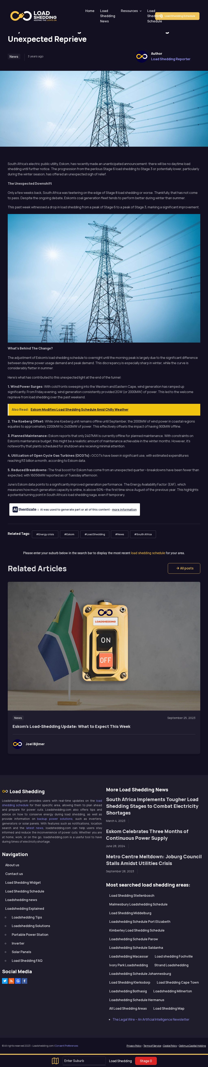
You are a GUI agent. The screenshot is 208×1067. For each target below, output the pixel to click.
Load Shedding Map (168, 1008)
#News (119, 534)
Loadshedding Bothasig (128, 991)
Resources (129, 11)
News (14, 56)
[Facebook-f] (24, 981)
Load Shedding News (107, 16)
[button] (184, 568)
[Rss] (11, 981)
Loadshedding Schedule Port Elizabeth (139, 921)
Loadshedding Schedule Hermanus (136, 1000)
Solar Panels (21, 952)
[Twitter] (5, 981)
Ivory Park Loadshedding (128, 965)
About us (12, 865)
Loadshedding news (21, 900)
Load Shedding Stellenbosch (131, 895)
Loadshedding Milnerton (172, 991)
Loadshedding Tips (27, 917)
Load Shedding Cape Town (178, 982)
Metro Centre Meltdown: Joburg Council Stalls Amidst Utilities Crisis (154, 859)
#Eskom (69, 534)
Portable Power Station (30, 934)
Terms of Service (152, 1045)
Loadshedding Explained (24, 908)
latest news (34, 828)
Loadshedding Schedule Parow (133, 939)
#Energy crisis (45, 534)
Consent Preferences (66, 1045)
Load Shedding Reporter (171, 59)
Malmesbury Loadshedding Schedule (138, 904)
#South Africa (143, 534)
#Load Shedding (94, 534)
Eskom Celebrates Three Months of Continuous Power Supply (147, 834)
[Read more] (104, 646)
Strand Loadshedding (171, 965)
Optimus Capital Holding (192, 1045)
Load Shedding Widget (23, 882)
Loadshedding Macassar (128, 956)
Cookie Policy (170, 1045)
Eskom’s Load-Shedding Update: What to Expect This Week (71, 726)
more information (124, 509)
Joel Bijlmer (35, 744)
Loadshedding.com (36, 16)
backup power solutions (55, 819)
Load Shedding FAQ (27, 960)
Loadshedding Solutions (31, 926)
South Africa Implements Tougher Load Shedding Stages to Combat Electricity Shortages (152, 806)
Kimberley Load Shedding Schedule (137, 930)
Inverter (18, 943)
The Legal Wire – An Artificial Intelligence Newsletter (151, 1019)
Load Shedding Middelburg (130, 913)
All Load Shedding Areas (128, 1008)
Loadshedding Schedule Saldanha (136, 947)
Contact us (14, 874)
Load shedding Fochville (174, 956)
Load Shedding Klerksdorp (129, 982)
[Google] (18, 981)
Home (89, 11)
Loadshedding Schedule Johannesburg (140, 973)
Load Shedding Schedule (154, 16)
